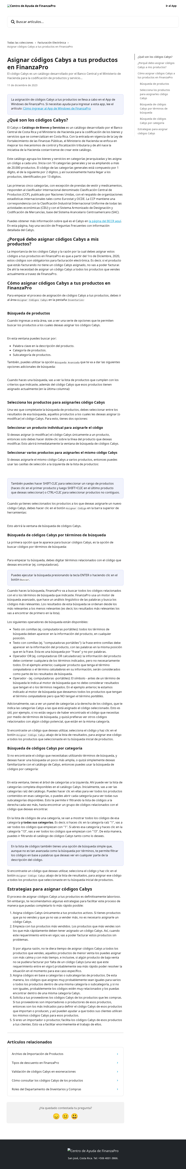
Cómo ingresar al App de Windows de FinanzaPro (57, 108)
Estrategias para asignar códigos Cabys (153, 131)
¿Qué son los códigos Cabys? (155, 56)
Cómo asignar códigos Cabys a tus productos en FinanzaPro (156, 75)
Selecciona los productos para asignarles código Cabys (155, 94)
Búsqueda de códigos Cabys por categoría (153, 120)
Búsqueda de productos (154, 83)
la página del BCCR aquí (105, 221)
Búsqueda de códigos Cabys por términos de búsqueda (153, 108)
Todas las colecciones (20, 42)
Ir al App (171, 6)
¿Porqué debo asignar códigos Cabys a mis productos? (156, 65)
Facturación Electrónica (52, 42)
